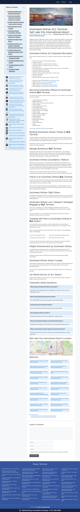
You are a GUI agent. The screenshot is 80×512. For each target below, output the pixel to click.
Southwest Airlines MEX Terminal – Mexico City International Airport (59, 378)
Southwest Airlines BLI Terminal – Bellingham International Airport (60, 388)
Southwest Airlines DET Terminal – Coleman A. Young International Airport (39, 372)
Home (57, 2)
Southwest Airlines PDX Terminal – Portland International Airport (38, 410)
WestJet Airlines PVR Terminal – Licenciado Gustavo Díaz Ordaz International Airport (15, 115)
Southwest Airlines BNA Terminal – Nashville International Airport (43, 417)
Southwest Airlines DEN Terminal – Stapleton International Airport (39, 378)
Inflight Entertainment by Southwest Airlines (16, 57)
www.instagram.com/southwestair (49, 86)
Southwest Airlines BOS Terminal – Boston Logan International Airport (59, 361)
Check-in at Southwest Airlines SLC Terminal (14, 36)
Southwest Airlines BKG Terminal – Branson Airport (59, 372)
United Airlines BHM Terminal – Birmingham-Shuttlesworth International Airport (15, 82)
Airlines (63, 2)
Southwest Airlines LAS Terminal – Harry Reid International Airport (39, 361)
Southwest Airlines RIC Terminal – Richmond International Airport (39, 399)
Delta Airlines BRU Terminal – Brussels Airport (10, 468)
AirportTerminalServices (35, 34)
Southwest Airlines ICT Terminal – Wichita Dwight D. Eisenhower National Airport (59, 383)
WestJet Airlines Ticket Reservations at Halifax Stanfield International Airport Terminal (15, 120)
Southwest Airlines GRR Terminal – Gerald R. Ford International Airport (59, 399)
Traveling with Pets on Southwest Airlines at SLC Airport (15, 52)
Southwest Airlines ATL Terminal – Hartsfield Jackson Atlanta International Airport (39, 367)
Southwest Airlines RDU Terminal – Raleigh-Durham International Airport (59, 405)
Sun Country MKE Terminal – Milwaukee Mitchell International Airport (15, 110)
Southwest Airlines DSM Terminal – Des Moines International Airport (58, 367)
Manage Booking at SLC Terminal (15, 27)
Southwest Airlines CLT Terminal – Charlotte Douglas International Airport (39, 405)
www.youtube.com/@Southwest (48, 82)
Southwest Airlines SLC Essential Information (14, 12)
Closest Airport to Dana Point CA (16, 147)
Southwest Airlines (47, 34)
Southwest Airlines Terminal (42, 128)
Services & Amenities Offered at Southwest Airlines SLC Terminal (14, 17)
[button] (51, 347)
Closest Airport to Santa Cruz (16, 130)
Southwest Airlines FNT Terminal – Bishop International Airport (38, 383)
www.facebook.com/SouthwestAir (49, 84)
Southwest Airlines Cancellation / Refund (14, 32)
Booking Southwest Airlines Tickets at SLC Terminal (16, 23)
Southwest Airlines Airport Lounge (16, 61)
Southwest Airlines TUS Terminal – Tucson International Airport (38, 388)
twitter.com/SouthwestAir (46, 83)
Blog (70, 2)
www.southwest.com (54, 80)
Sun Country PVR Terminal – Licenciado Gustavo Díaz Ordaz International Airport (15, 105)
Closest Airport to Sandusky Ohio (17, 132)
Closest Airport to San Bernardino (17, 135)
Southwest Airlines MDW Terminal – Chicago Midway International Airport (60, 410)
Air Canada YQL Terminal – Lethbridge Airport (30, 489)
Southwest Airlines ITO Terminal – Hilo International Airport (58, 394)
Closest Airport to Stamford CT (16, 127)
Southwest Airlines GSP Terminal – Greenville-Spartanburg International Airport (39, 394)
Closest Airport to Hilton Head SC (17, 141)
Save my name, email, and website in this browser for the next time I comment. (49, 452)
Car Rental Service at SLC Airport (16, 66)
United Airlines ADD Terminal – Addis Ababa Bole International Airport (15, 93)
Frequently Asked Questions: (14, 70)
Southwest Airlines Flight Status (15, 40)
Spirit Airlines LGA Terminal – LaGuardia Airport (51, 499)
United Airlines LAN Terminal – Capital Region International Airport (43, 415)
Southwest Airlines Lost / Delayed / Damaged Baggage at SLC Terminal (15, 45)
